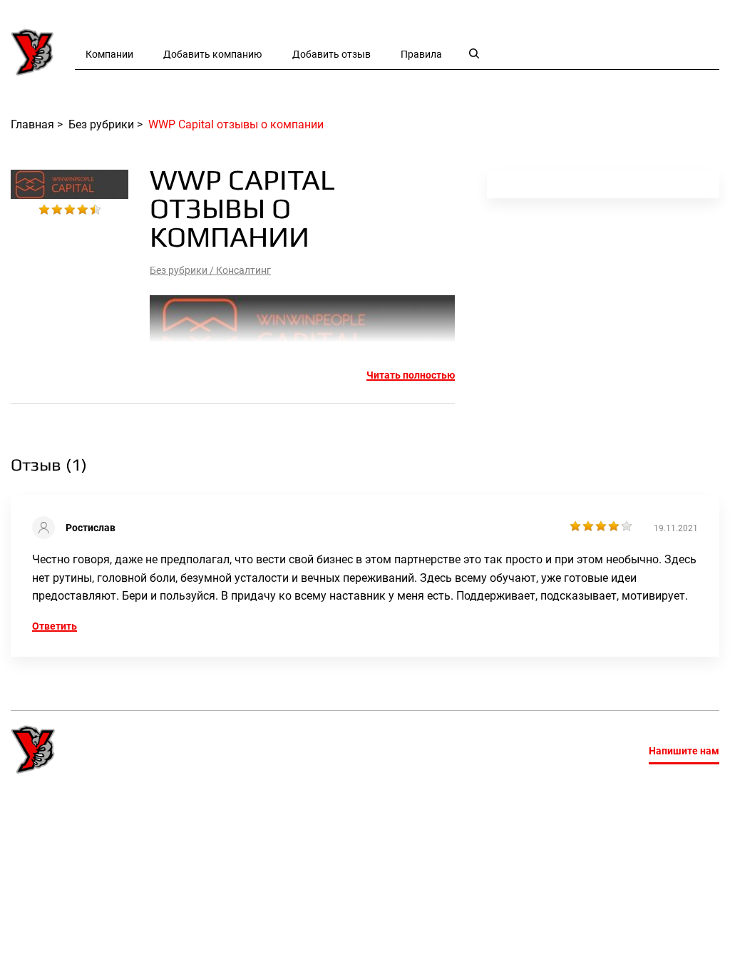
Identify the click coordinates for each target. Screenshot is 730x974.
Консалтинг (243, 270)
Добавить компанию (212, 54)
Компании (109, 54)
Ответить (54, 626)
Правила (421, 54)
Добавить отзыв (331, 54)
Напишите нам (684, 751)
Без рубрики (178, 270)
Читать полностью (410, 375)
